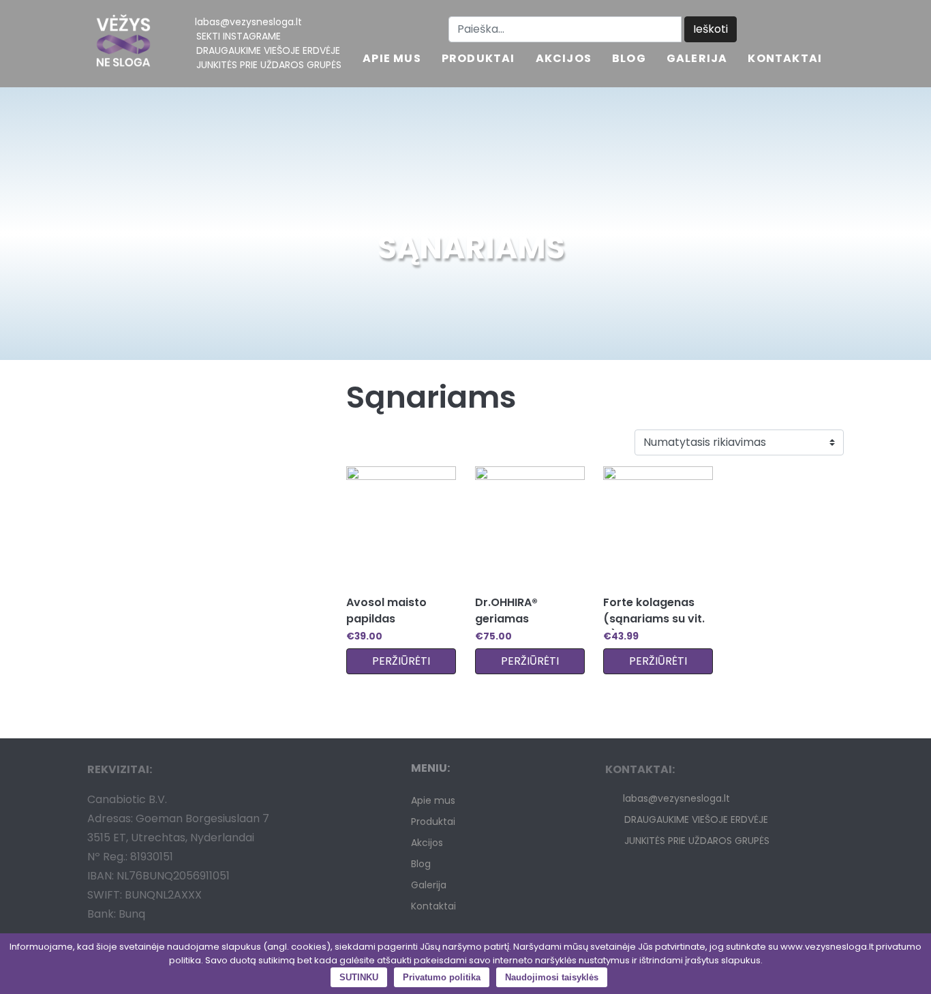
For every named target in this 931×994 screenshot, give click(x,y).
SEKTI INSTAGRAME (238, 36)
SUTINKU (358, 977)
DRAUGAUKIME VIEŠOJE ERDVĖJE (268, 50)
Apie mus (392, 59)
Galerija (697, 59)
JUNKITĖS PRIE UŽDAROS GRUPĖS (268, 65)
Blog (629, 59)
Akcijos (564, 59)
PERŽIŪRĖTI (401, 661)
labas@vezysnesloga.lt (248, 22)
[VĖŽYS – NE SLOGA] (123, 43)
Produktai (478, 59)
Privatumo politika (441, 977)
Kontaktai (785, 59)
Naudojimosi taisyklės (551, 977)
